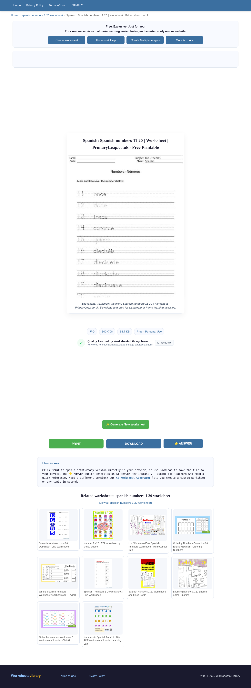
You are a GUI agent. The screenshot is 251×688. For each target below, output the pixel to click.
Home (17, 5)
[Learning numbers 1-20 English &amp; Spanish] (192, 573)
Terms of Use (57, 5)
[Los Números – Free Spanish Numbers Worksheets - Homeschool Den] (148, 525)
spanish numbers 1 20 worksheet (42, 15)
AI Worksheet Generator (133, 477)
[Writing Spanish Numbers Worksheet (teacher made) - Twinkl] (58, 573)
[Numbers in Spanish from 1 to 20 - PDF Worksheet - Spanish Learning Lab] (103, 618)
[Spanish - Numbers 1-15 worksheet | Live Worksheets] (103, 573)
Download (134, 443)
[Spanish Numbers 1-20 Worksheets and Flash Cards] (148, 573)
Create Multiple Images (145, 40)
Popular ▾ (77, 4)
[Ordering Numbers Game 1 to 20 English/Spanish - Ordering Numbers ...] (192, 525)
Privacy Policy (34, 5)
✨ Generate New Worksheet (125, 424)
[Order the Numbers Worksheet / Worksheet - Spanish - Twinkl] (58, 618)
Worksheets (26, 676)
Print (76, 443)
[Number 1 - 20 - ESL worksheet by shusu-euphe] (103, 525)
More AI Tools (184, 40)
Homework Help (106, 40)
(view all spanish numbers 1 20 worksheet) (125, 502)
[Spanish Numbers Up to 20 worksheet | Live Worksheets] (58, 525)
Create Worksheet (66, 40)
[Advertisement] (125, 98)
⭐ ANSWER (183, 443)
